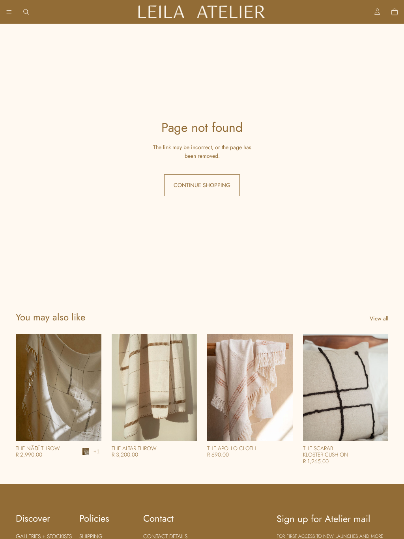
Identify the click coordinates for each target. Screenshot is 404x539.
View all (379, 318)
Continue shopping (202, 185)
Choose (95, 429)
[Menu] (9, 12)
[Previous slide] (24, 387)
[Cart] (394, 12)
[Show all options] (96, 451)
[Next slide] (92, 387)
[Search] (26, 12)
